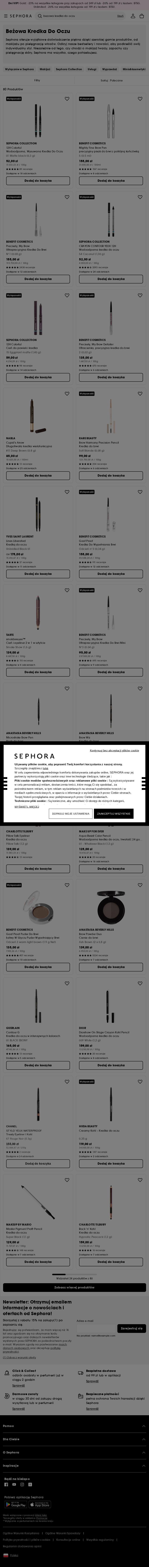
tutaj (45, 768)
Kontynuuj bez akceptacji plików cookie (114, 750)
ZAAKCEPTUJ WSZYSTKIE (113, 813)
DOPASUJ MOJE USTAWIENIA (70, 813)
